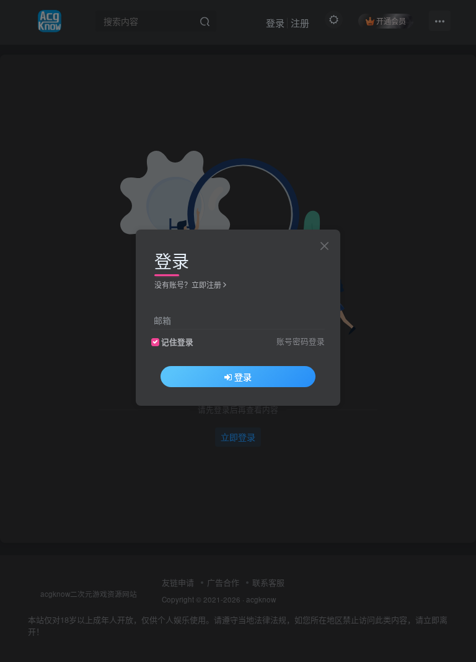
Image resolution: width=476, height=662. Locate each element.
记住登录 (177, 341)
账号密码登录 (300, 341)
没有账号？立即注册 (187, 284)
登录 (243, 376)
